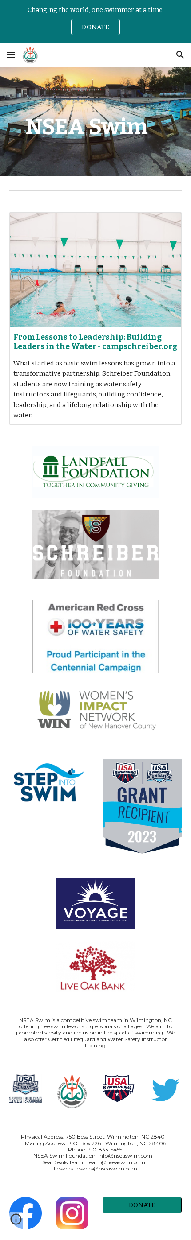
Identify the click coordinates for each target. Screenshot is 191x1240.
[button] (10, 55)
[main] (95, 127)
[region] (95, 21)
